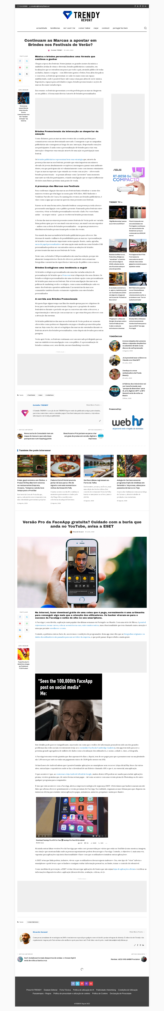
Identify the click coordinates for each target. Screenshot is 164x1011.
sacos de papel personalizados (47, 244)
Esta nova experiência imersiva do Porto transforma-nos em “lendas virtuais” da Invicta (23, 113)
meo (40, 395)
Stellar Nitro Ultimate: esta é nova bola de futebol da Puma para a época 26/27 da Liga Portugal (137, 323)
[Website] (100, 420)
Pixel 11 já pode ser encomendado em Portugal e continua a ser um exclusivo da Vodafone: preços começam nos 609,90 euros (137, 228)
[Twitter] (137, 6)
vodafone (49, 395)
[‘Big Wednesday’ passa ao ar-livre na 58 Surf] (118, 212)
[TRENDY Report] (82, 16)
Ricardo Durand (78, 531)
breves (89, 474)
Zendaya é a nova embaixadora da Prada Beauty (131, 373)
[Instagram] (143, 6)
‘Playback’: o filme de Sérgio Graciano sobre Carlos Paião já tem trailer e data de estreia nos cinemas (117, 323)
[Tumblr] (27, 74)
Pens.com (66, 275)
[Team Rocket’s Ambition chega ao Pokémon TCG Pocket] (23, 654)
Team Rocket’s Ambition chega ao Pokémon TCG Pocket (23, 665)
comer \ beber (25, 474)
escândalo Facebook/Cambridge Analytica (97, 748)
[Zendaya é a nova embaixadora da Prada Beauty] (114, 374)
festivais (31, 395)
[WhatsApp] (27, 67)
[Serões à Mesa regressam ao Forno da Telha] (99, 466)
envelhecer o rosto (58, 628)
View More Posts (93, 405)
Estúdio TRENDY (56, 50)
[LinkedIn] (20, 74)
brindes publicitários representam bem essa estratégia (60, 159)
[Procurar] (145, 28)
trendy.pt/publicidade (52, 416)
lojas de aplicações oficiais (124, 869)
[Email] (20, 80)
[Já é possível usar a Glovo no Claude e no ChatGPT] (114, 360)
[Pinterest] (140, 6)
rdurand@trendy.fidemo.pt (118, 940)
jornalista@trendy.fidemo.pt (40, 6)
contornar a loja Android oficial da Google (74, 774)
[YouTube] (145, 6)
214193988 (23, 6)
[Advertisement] (69, 113)
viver (121, 474)
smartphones (33, 922)
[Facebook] (135, 6)
